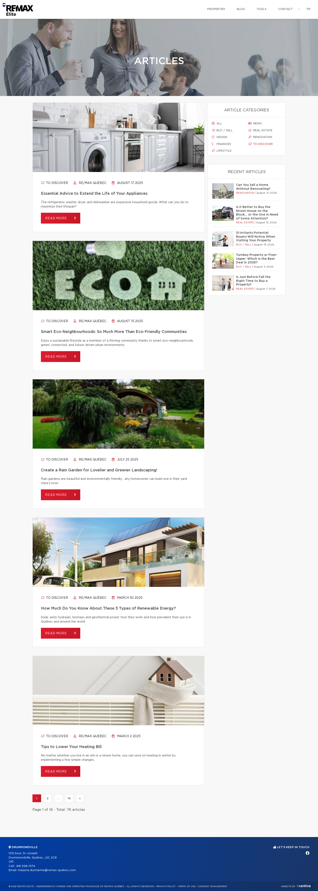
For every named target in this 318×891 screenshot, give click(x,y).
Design (221, 137)
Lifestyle (223, 150)
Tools (262, 9)
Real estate (262, 130)
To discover (56, 183)
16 (69, 798)
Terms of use (187, 886)
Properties (216, 9)
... (58, 798)
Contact (285, 9)
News (257, 123)
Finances (223, 144)
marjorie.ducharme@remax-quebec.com (47, 870)
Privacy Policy (166, 886)
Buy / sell (224, 130)
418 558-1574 (25, 866)
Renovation (262, 137)
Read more (56, 218)
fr (308, 9)
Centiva (304, 886)
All (219, 123)
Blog (241, 9)
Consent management (212, 886)
